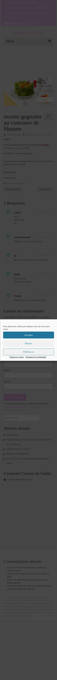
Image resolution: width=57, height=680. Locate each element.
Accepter (28, 335)
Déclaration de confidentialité (35, 357)
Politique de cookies (16, 357)
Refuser (28, 343)
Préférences (28, 352)
